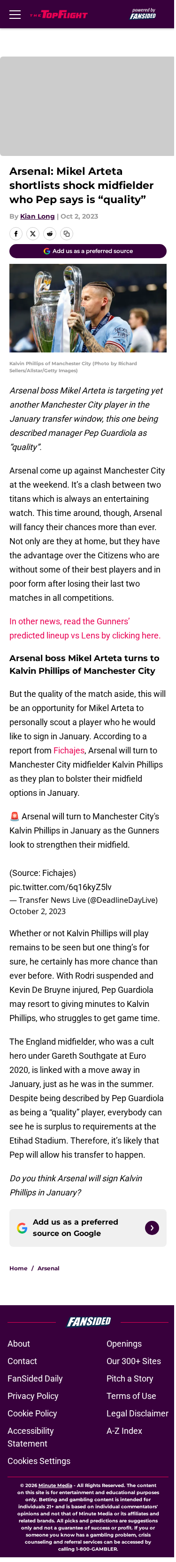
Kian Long (37, 216)
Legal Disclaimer (137, 1413)
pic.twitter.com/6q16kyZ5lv (60, 887)
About (19, 1344)
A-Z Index (124, 1431)
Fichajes (69, 750)
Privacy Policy (33, 1396)
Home (18, 1268)
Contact (22, 1361)
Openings (124, 1344)
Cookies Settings (39, 1461)
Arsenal (49, 1268)
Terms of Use (131, 1396)
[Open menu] (15, 14)
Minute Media (55, 1485)
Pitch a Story (130, 1378)
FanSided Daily (35, 1378)
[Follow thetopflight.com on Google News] (152, 1228)
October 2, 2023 (37, 911)
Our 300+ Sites (134, 1361)
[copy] (66, 233)
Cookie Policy (32, 1413)
